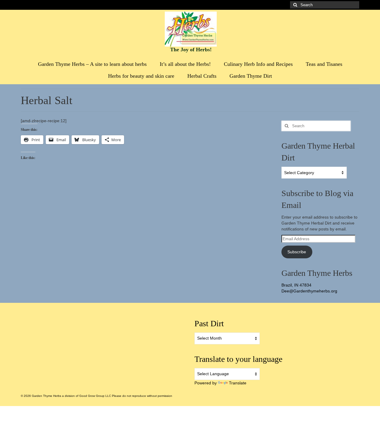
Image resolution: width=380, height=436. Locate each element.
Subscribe (296, 251)
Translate (237, 383)
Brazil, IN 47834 (296, 285)
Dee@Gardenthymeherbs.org (309, 291)
